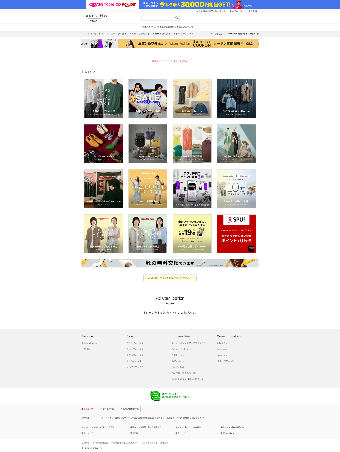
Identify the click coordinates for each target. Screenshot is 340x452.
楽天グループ (236, 11)
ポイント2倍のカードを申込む (188, 427)
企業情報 (85, 443)
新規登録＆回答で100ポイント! (211, 11)
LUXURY (85, 349)
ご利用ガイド (178, 355)
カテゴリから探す (135, 355)
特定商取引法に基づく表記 (184, 373)
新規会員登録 (223, 343)
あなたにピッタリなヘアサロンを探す (98, 427)
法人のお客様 (178, 367)
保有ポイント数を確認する (232, 427)
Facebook (222, 349)
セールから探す (134, 361)
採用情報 (164, 443)
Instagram (222, 355)
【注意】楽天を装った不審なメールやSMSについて (170, 277)
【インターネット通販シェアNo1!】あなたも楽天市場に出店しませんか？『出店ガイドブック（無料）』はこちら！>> (152, 417)
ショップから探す (135, 349)
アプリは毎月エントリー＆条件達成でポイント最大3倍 (235, 33)
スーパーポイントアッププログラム (189, 343)
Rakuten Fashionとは (182, 349)
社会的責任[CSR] (149, 443)
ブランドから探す (135, 343)
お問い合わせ (178, 361)
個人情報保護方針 (100, 443)
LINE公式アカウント (226, 361)
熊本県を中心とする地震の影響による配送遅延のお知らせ (170, 27)
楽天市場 (252, 11)
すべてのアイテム (135, 367)
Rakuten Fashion (108, 18)
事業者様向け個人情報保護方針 (124, 443)
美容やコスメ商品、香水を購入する (146, 427)
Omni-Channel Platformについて (188, 379)
